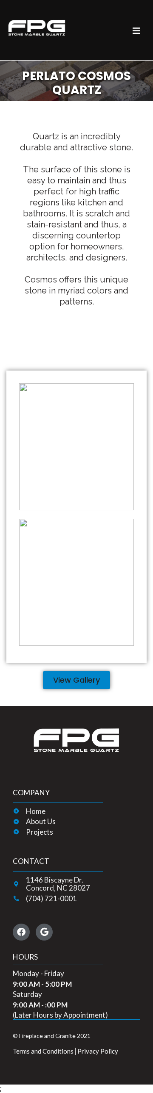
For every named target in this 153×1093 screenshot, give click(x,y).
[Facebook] (21, 932)
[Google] (44, 932)
